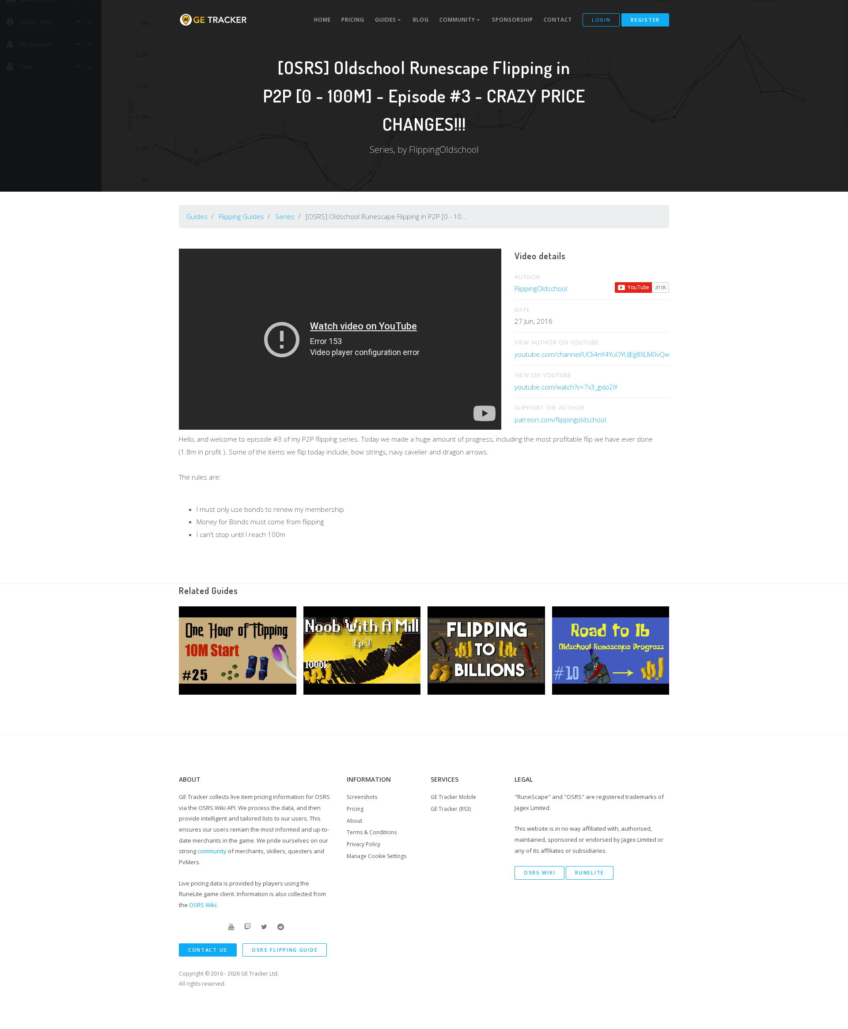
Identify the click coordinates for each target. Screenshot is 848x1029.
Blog (421, 19)
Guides (386, 19)
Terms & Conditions (372, 832)
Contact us (207, 949)
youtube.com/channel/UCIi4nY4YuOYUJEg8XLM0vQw (592, 354)
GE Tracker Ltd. (260, 973)
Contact (558, 19)
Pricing (352, 19)
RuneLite (589, 872)
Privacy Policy (363, 844)
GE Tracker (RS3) (451, 809)
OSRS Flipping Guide (285, 949)
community (212, 851)
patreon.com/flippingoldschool (560, 419)
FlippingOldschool (541, 288)
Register (645, 19)
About (354, 821)
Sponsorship (512, 19)
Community (458, 19)
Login (601, 19)
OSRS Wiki (202, 905)
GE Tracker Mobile (453, 797)
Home (322, 19)
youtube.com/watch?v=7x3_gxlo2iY (566, 386)
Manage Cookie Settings (376, 856)
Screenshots (362, 797)
